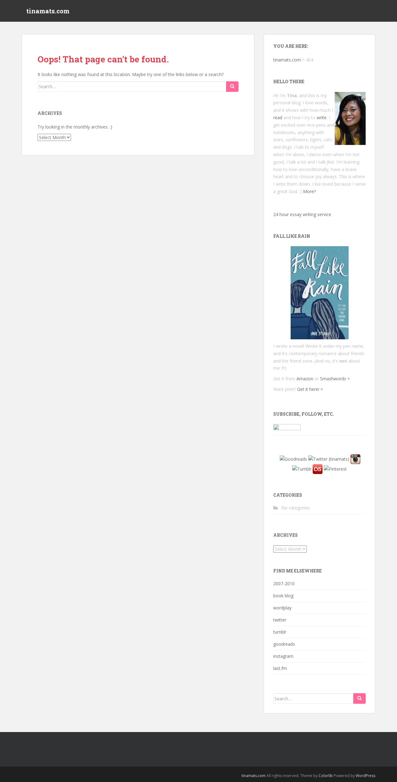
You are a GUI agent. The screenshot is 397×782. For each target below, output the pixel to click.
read (277, 117)
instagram (283, 656)
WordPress (365, 775)
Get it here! (308, 389)
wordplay (282, 608)
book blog (283, 596)
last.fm (280, 668)
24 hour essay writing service (302, 214)
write (322, 117)
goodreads (284, 644)
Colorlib (326, 775)
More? (309, 191)
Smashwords (333, 379)
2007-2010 (284, 583)
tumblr (279, 632)
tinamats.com (47, 11)
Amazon (305, 379)
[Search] (232, 86)
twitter (279, 620)
